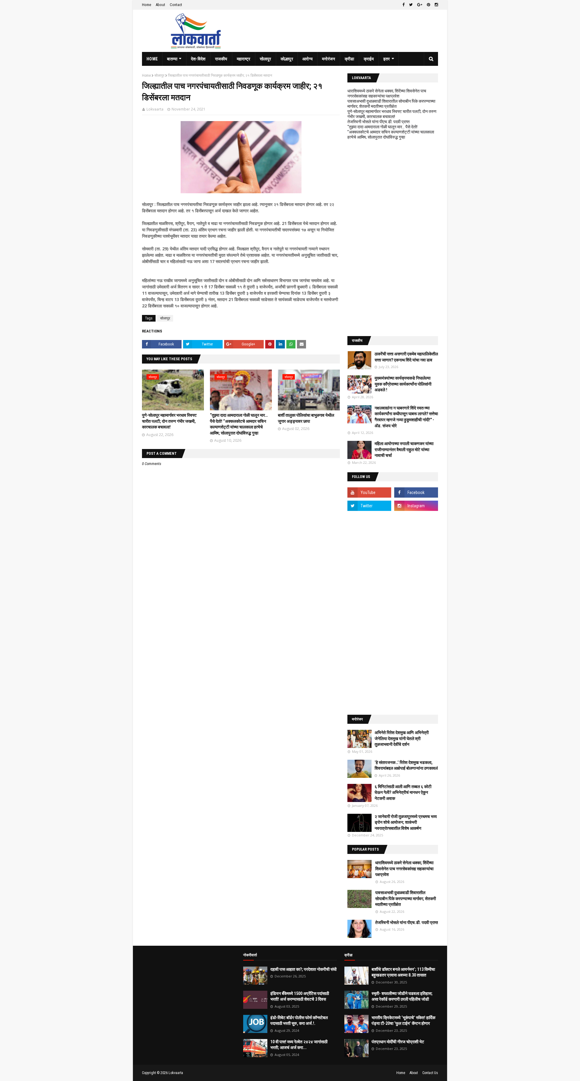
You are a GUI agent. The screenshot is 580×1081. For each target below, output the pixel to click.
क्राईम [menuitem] (369, 58)
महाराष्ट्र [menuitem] (243, 58)
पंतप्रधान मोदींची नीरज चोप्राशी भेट (398, 1041)
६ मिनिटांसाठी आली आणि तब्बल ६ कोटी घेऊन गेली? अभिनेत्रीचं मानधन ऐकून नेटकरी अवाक (403, 792)
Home (146, 4)
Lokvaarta (155, 109)
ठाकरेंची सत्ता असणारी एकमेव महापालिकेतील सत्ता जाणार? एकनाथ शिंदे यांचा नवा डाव (406, 356)
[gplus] (420, 5)
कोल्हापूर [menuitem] (287, 58)
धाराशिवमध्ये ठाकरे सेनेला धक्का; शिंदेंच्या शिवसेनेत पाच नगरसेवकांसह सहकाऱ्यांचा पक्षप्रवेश (386, 93)
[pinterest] (428, 5)
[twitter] (411, 5)
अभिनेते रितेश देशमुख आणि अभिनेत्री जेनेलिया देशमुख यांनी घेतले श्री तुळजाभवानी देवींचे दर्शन (402, 738)
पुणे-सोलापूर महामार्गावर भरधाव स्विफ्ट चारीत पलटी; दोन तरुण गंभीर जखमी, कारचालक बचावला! (169, 421)
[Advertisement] (392, 238)
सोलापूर (159, 75)
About (160, 4)
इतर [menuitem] (386, 58)
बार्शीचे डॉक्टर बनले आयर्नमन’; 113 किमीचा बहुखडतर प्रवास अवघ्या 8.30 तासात (403, 972)
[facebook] (403, 5)
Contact (176, 4)
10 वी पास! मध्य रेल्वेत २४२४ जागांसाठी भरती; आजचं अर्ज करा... (298, 1044)
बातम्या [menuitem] (172, 58)
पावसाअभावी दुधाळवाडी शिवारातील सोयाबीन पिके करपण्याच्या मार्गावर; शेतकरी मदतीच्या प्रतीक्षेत (391, 104)
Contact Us (430, 1073)
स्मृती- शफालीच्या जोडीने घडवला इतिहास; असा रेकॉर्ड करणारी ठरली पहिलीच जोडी (402, 996)
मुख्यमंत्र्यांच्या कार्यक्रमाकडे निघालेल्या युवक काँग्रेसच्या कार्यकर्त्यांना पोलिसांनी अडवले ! (403, 384)
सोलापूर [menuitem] (265, 58)
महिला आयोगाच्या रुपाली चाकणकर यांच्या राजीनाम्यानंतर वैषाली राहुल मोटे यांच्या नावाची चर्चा (404, 449)
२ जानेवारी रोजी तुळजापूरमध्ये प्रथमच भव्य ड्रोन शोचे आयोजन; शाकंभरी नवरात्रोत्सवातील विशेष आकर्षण (406, 822)
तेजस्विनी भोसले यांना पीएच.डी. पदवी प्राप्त (378, 121)
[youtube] (369, 492)
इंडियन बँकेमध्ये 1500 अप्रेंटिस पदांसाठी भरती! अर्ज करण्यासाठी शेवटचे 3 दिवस (299, 996)
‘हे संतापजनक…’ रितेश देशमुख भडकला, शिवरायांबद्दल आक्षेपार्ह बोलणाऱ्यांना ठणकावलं (406, 765)
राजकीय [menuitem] (221, 58)
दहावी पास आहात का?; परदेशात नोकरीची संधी (303, 969)
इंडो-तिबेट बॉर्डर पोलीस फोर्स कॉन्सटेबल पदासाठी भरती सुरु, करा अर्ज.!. (299, 1020)
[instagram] (435, 5)
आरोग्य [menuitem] (307, 58)
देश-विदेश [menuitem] (198, 58)
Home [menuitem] (152, 58)
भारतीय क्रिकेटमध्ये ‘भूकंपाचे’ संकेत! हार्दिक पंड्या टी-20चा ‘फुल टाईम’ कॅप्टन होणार (403, 1020)
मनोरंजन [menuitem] (328, 58)
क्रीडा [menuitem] (349, 58)
